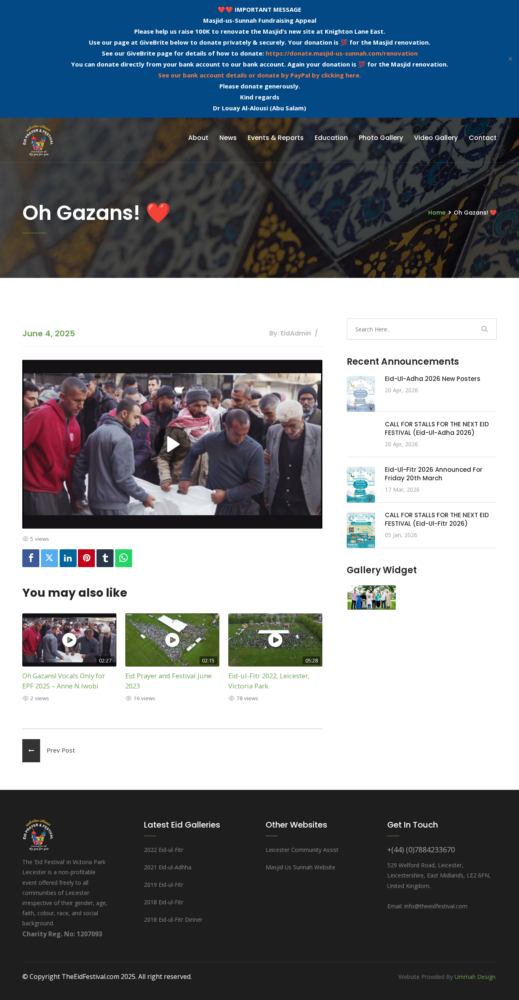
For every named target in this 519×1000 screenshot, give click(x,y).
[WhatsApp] (123, 558)
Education (331, 137)
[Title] (371, 597)
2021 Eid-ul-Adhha (167, 867)
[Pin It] (86, 558)
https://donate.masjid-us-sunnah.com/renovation (342, 53)
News (228, 137)
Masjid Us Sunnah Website (300, 867)
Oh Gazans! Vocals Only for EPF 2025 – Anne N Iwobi (63, 680)
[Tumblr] (105, 558)
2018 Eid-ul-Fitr (163, 902)
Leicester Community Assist (302, 850)
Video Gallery (436, 137)
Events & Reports (276, 137)
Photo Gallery (381, 137)
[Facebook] (30, 558)
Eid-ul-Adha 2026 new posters (432, 378)
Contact (483, 137)
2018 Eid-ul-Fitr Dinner (173, 919)
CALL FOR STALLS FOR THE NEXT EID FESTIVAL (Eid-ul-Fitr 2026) (437, 519)
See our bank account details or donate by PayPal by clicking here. (259, 75)
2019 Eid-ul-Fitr (163, 884)
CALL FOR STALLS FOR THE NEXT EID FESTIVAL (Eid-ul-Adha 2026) (437, 428)
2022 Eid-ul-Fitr (163, 850)
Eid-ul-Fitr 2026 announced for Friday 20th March (434, 473)
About (198, 137)
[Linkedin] (68, 558)
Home (437, 213)
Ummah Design (475, 977)
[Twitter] (49, 558)
